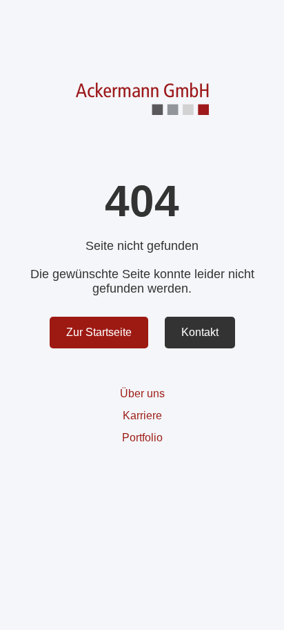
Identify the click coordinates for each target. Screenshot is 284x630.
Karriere (142, 415)
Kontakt (200, 332)
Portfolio (142, 437)
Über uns (142, 393)
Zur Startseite (99, 332)
